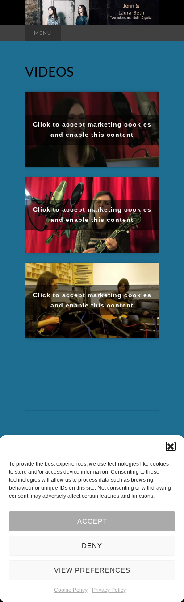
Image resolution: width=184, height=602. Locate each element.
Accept (92, 521)
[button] (170, 446)
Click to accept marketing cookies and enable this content (92, 129)
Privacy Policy (109, 590)
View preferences (92, 570)
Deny (92, 545)
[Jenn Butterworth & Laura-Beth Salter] (92, 12)
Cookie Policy (71, 590)
